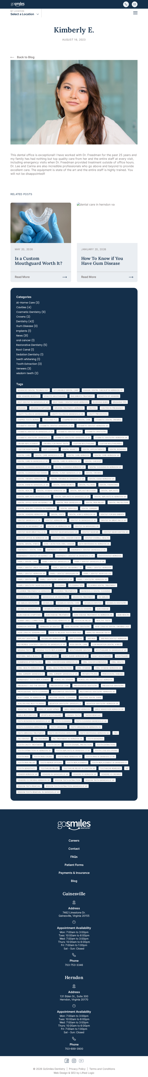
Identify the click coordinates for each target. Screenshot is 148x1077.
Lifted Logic (87, 1072)
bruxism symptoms (40, 408)
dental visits (57, 514)
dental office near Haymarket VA (35, 502)
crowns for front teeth (55, 443)
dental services (68, 508)
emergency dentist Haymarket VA (34, 556)
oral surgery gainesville (30, 674)
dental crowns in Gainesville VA (67, 479)
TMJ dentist (23, 739)
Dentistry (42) (25, 321)
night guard (51, 656)
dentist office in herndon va (32, 538)
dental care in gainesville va (33, 461)
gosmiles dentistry (116, 603)
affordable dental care (65, 390)
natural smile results (29, 656)
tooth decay (53, 745)
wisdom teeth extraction (67, 780)
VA (127, 768)
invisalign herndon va (52, 638)
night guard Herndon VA (74, 656)
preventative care (60, 685)
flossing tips (76, 585)
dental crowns (93, 473)
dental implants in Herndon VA (110, 497)
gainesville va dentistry (55, 597)
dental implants (109, 491)
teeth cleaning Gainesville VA (91, 721)
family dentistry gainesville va (56, 579)
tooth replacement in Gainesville (109, 762)
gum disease (103, 609)
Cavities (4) (23, 307)
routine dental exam (90, 697)
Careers (74, 840)
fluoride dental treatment (102, 585)
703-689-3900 (74, 1048)
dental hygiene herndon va (51, 491)
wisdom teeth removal (29, 786)
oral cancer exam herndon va (62, 662)
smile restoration (27, 715)
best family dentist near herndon (70, 402)
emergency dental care (30, 550)
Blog (74, 881)
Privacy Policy (77, 1068)
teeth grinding (58, 727)
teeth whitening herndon (62, 733)
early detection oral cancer (59, 544)
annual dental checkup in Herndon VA (103, 390)
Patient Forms (74, 865)
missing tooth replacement (50, 650)
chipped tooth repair (28, 420)
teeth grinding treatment (31, 733)
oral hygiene (83, 668)
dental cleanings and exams (32, 473)
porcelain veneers (64, 680)
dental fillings (87, 485)
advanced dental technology (33, 390)
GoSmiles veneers (83, 609)
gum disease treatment (57, 615)
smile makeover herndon (77, 709)
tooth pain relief (26, 762)
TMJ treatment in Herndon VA (67, 739)
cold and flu (50, 420)
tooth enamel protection (78, 745)
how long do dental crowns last (112, 626)
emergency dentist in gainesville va (74, 556)
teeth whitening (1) (28, 359)
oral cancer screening (94, 662)
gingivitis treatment (83, 597)
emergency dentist (56, 550)
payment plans (89, 674)
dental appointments (94, 449)
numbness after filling (30, 662)
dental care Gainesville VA (48, 455)
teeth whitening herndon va (94, 733)
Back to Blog (25, 57)
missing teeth (24, 650)
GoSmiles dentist (93, 603)
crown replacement (28, 443)
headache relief (83, 620)
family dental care (27, 561)
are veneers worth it (28, 396)
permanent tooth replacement (33, 680)
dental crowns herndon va (32, 479)
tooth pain (23, 756)
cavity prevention (97, 414)
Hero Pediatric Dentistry (77, 626)
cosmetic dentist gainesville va (56, 426)
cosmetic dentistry (96, 432)
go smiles (103, 597)
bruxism (22, 408)
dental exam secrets (63, 485)
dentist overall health (97, 538)
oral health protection (59, 668)
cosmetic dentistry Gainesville (34, 437)
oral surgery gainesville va (63, 674)
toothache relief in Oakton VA (79, 768)
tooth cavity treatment (30, 745)
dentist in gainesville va (83, 520)
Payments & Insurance (74, 873)
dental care (24, 455)
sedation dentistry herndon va (102, 703)
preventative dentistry (85, 685)
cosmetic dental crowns (108, 420)
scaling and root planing (31, 703)
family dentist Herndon (99, 567)
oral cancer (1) (25, 340)
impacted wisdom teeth (98, 632)
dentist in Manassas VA (87, 526)
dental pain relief (95, 502)
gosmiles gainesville (28, 609)
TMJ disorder (40, 739)
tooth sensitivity (27, 768)
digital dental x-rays (28, 544)
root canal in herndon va (31, 697)
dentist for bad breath (112, 514)
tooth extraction (106, 745)
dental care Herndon (78, 455)
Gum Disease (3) (27, 326)
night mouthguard (101, 656)
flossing (60, 585)
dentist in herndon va (58, 526)
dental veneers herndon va (32, 514)
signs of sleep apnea (48, 709)
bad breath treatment (82, 396)
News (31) (22, 335)
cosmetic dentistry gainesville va (72, 437)
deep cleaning (50, 449)
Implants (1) (23, 331)
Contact (74, 848)
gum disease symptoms (29, 615)
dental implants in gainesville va (72, 497)
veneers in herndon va (84, 774)
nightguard (122, 656)
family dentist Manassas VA (64, 573)
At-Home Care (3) (28, 302)
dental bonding (118, 449)
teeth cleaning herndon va (32, 727)
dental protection (118, 502)
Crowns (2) (23, 316)
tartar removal (93, 715)
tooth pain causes (43, 756)
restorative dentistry (64, 691)
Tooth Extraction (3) (29, 364)
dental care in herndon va (66, 461)
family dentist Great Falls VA (32, 567)
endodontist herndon (110, 556)
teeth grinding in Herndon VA (86, 727)
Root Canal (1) (25, 349)
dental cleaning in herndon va (105, 467)
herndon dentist (26, 626)
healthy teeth (103, 620)
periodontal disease (112, 674)
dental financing (109, 485)
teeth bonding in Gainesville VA (34, 721)
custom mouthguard (83, 443)
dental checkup (93, 461)
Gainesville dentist (28, 597)
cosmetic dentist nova (69, 432)
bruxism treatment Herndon (69, 408)
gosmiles (47, 603)
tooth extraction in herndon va (34, 751)
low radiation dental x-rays (106, 644)
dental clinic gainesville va (66, 473)
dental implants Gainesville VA (34, 497)
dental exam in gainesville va (33, 485)
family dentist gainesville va (89, 561)
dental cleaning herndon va (69, 467)
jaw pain (91, 638)
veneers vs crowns (111, 774)
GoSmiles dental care (68, 603)
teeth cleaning (63, 721)
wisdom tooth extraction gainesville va (66, 786)
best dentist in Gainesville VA (33, 402)
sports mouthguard (51, 715)
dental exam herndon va (101, 479)
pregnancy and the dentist (31, 685)
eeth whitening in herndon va (94, 544)
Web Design (61, 1072)
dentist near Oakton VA (116, 532)
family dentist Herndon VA (31, 573)
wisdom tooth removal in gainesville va (38, 792)
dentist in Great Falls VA (113, 520)
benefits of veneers (108, 396)
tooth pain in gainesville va (100, 756)
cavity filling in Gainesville (32, 414)
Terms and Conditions (102, 1068)
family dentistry (26, 579)
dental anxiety (70, 449)
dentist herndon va (55, 520)
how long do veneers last (31, 632)
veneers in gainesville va (55, 774)
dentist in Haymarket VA (30, 526)
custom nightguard (28, 449)
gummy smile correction (30, 620)
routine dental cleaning (62, 697)
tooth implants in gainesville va (73, 751)
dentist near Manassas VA (64, 532)
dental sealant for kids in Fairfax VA (36, 508)
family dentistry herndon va (92, 579)
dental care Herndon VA (106, 455)
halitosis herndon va (59, 620)
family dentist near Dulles (97, 573)
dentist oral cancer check (66, 538)
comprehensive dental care (76, 420)
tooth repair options (51, 762)
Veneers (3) (23, 368)
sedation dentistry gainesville (65, 703)
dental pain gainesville (69, 502)
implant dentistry (27, 638)
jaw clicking (75, 638)
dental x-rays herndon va (82, 514)
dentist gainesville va (29, 520)
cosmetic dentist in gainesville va (35, 432)
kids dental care (78, 644)
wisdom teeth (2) (27, 373)
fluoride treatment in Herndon (34, 591)
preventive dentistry (113, 685)
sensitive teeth (25, 709)
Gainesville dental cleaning (95, 591)
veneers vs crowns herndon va (34, 780)
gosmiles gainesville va (56, 609)
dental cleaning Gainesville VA (34, 467)
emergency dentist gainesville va (88, 550)
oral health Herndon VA (30, 668)
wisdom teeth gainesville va (99, 780)
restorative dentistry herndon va (97, 691)
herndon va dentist (50, 626)
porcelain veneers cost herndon (95, 680)
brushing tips (119, 402)
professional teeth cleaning (32, 691)
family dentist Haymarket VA (67, 567)
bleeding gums (100, 402)
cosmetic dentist (26, 426)
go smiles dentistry (28, 603)
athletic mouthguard (55, 396)
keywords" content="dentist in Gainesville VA (41, 644)
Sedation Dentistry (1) (29, 354)
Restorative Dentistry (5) (31, 345)
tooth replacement (77, 762)
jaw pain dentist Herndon (114, 638)
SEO (73, 1072)
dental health (25, 491)
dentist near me (90, 532)
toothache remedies (110, 768)
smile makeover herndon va (109, 709)
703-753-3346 (74, 964)
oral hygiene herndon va (108, 668)
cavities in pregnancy (112, 408)
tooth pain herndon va (69, 756)
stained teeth (73, 715)
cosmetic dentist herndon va (93, 426)
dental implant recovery (83, 491)
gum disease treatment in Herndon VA (93, 615)
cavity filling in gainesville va (67, 414)
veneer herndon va (27, 774)
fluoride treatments (65, 591)
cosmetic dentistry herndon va (111, 437)
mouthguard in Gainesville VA (111, 650)
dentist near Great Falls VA (32, 532)
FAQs (74, 857)
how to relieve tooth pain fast (65, 632)
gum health (123, 615)
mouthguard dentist (80, 650)
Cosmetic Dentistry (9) (31, 312)
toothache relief (49, 768)
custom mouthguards (110, 443)
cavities (92, 408)
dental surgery (89, 508)
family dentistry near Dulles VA (34, 585)
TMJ (115, 733)
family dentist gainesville (55, 561)
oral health (117, 662)
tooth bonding (95, 739)
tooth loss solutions (106, 751)
